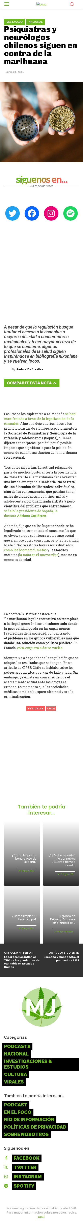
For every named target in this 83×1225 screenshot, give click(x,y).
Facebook (26, 1158)
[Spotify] (6, 1186)
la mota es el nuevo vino (38, 555)
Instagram (28, 1177)
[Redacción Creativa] (8, 369)
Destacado (14, 21)
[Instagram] (6, 1177)
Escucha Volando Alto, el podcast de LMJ (61, 958)
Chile (51, 708)
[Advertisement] (41, 760)
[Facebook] (10, 398)
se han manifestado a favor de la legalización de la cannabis (40, 419)
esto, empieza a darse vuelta (39, 648)
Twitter (25, 1167)
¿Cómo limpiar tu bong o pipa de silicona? (24, 858)
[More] (58, 398)
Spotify (24, 1186)
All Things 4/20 (26, 870)
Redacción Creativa (30, 369)
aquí (41, 1217)
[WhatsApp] (46, 398)
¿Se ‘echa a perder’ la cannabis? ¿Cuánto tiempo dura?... (61, 860)
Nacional (36, 21)
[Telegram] (34, 398)
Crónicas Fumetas (63, 931)
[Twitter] (22, 398)
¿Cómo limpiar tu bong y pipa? (24, 917)
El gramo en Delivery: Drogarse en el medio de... (62, 919)
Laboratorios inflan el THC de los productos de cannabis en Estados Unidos (21, 962)
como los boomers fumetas (25, 550)
